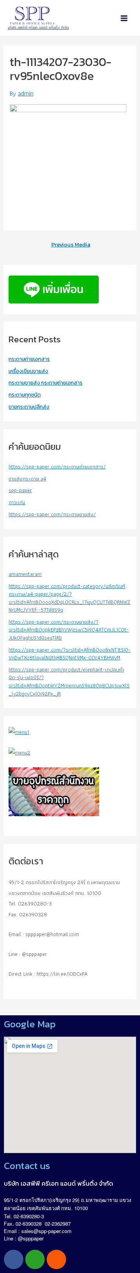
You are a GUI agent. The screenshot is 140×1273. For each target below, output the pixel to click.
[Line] (35, 1259)
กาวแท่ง (17, 502)
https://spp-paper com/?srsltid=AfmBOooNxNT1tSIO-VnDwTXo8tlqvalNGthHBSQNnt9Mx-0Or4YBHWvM (70, 653)
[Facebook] (13, 1259)
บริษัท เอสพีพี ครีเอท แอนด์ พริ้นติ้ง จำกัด (38, 27)
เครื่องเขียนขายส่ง (28, 371)
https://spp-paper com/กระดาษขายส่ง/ (52, 514)
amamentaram (25, 574)
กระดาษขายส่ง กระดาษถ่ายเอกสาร (45, 383)
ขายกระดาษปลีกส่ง (29, 407)
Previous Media (70, 245)
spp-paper (20, 490)
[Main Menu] (124, 18)
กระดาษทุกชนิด (25, 395)
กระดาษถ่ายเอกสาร (29, 359)
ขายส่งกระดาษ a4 (27, 478)
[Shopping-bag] (56, 1259)
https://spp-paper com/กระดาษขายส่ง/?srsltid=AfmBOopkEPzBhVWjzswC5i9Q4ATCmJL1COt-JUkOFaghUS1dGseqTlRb (69, 629)
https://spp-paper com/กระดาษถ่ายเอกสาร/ (57, 466)
